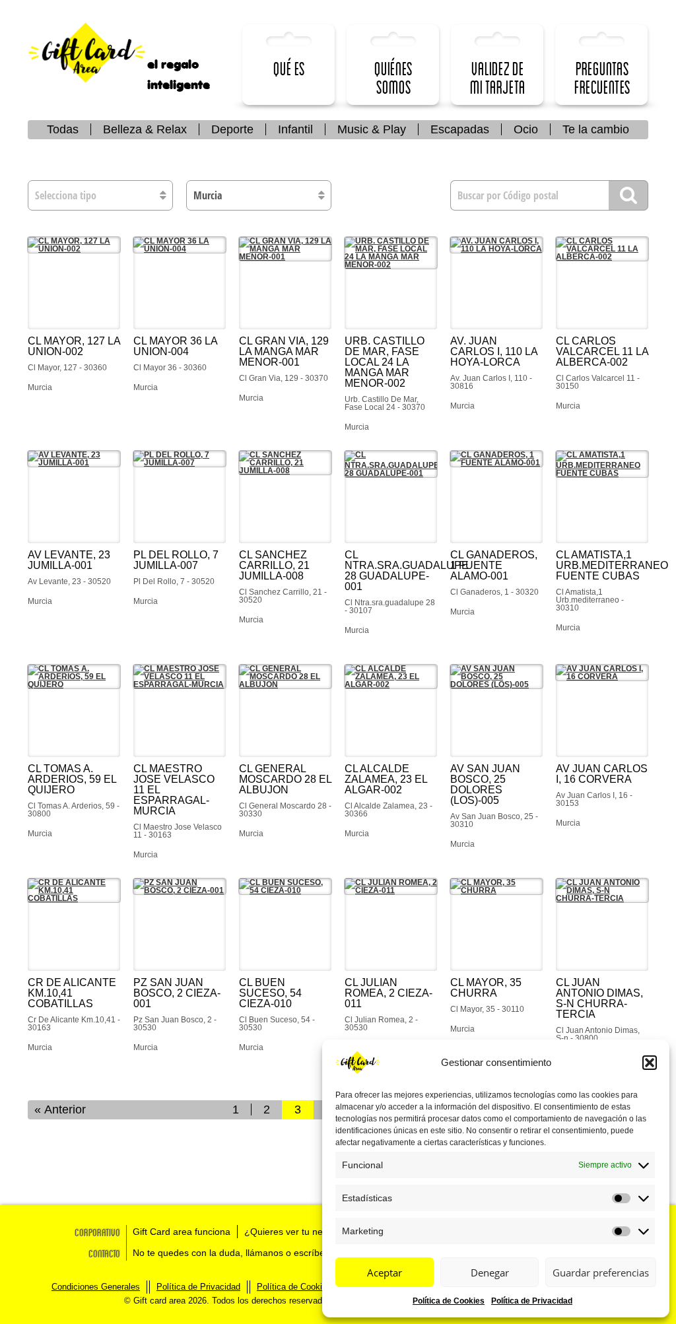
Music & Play (371, 129)
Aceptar (384, 1272)
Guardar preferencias (601, 1272)
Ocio (526, 129)
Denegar (490, 1272)
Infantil (295, 129)
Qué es (289, 68)
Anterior (65, 1109)
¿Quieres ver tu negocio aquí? (308, 1231)
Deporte (232, 129)
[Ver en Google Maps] (74, 283)
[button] (649, 1062)
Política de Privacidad (531, 1301)
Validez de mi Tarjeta (497, 77)
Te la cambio (595, 129)
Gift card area (97, 53)
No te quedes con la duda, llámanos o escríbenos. (238, 1252)
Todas (63, 129)
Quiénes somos (393, 77)
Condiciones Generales (95, 1287)
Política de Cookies (449, 1301)
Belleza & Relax (145, 129)
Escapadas (459, 129)
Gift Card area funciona (181, 1231)
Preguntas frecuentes (602, 77)
